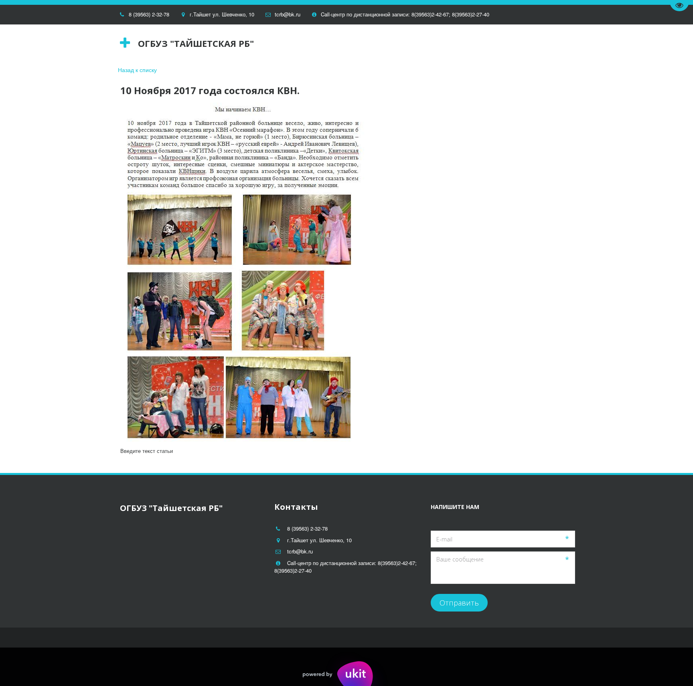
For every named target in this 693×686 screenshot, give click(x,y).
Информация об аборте (159, 43)
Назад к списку (137, 70)
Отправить (459, 603)
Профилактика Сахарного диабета (304, 43)
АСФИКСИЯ (223, 43)
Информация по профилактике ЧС (490, 43)
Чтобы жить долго (397, 43)
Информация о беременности (67, 43)
